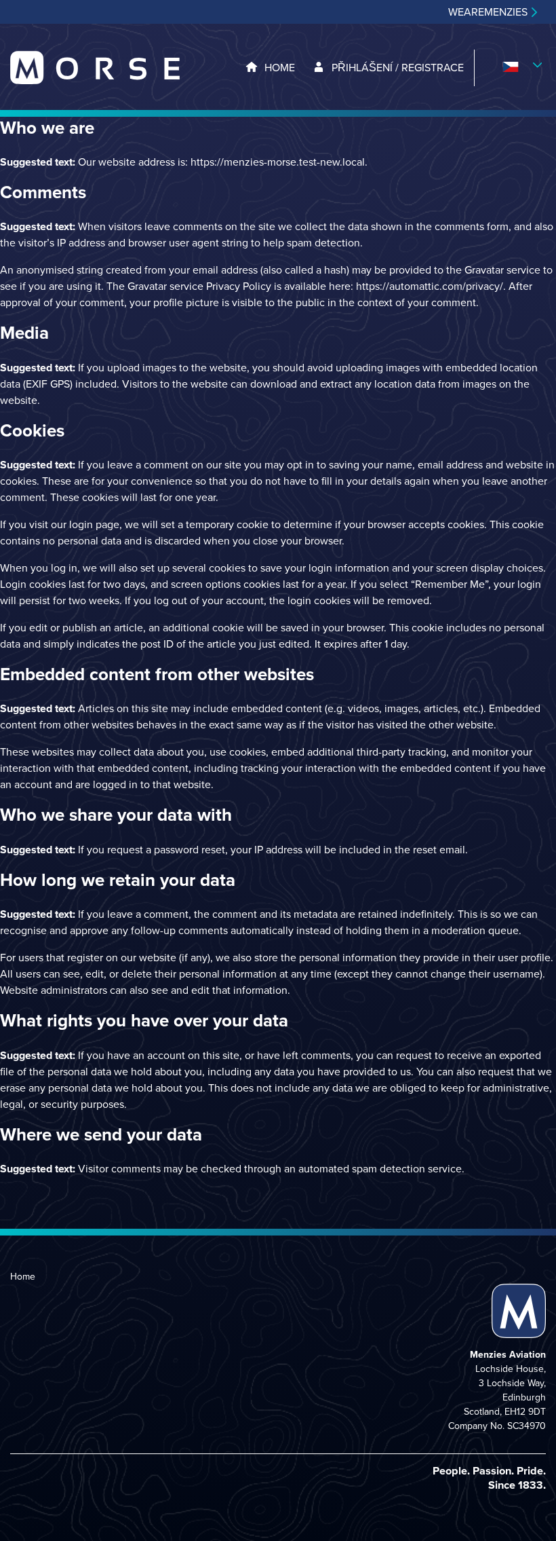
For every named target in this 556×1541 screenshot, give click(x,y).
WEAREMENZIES (488, 12)
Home (22, 1276)
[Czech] (510, 67)
